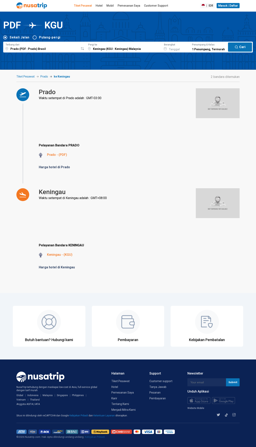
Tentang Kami (120, 404)
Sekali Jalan (19, 37)
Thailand (35, 399)
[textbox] (41, 46)
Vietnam (21, 399)
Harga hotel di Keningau (57, 267)
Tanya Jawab (157, 387)
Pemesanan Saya (129, 5)
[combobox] (41, 46)
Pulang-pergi (49, 37)
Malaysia (48, 395)
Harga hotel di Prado (54, 167)
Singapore (62, 395)
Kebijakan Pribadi (79, 415)
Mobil (110, 5)
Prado (44, 76)
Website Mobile (195, 408)
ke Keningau (62, 76)
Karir (114, 398)
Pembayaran (157, 398)
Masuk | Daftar (228, 5)
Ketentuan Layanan (104, 415)
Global (19, 395)
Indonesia (32, 395)
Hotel (99, 5)
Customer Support (156, 5)
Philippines (78, 395)
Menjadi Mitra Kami (123, 409)
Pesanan (155, 392)
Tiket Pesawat (83, 5)
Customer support (160, 381)
